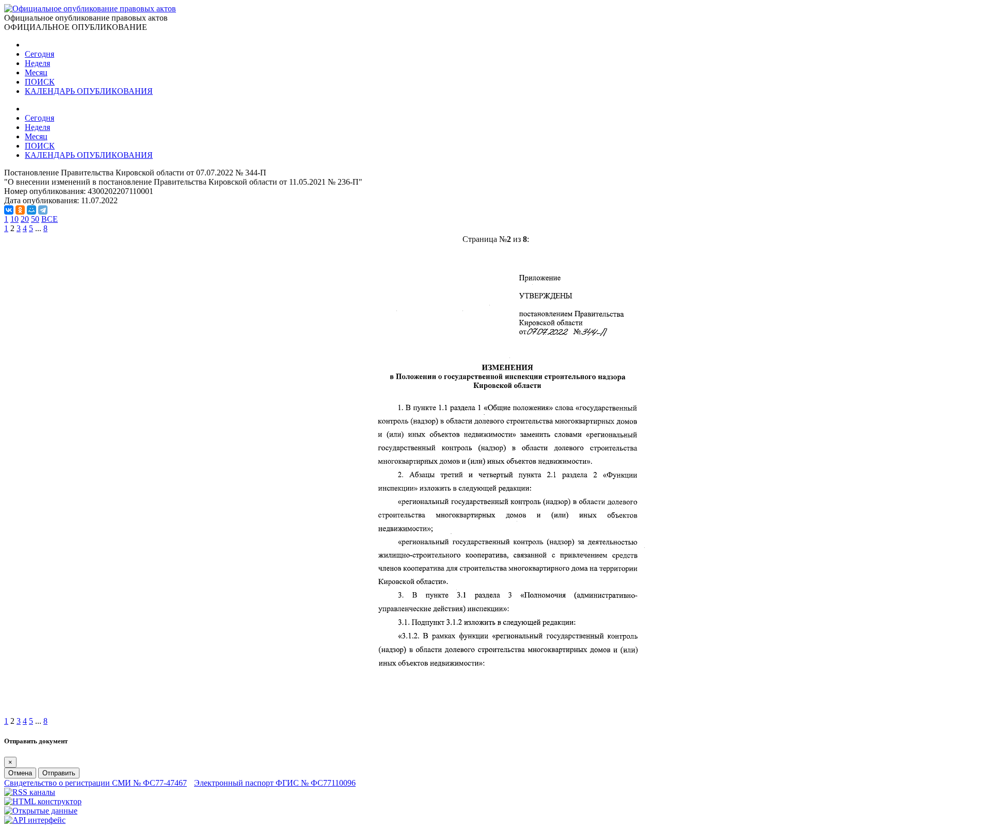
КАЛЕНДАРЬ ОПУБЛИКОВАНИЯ (89, 91)
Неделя (37, 63)
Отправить (58, 773)
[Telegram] (42, 210)
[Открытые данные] (40, 810)
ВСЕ (49, 219)
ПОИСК (40, 81)
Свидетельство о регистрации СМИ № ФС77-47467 (95, 782)
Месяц (36, 72)
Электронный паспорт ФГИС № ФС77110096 (275, 782)
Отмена (20, 773)
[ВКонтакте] (8, 210)
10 (14, 219)
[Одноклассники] (20, 210)
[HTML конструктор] (43, 801)
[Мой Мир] (31, 210)
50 (35, 219)
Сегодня (39, 54)
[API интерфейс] (35, 820)
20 (25, 219)
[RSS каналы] (29, 792)
